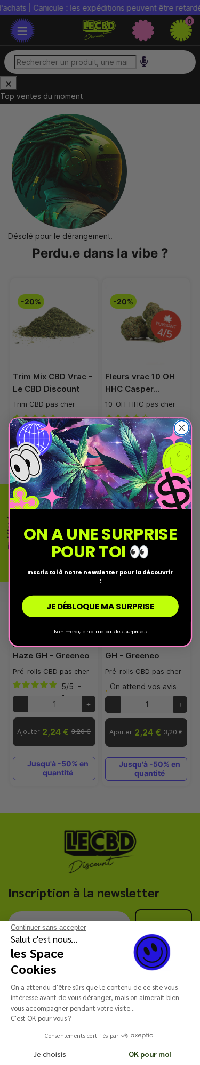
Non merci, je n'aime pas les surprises (100, 631)
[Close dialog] (181, 428)
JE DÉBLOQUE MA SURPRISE (100, 606)
